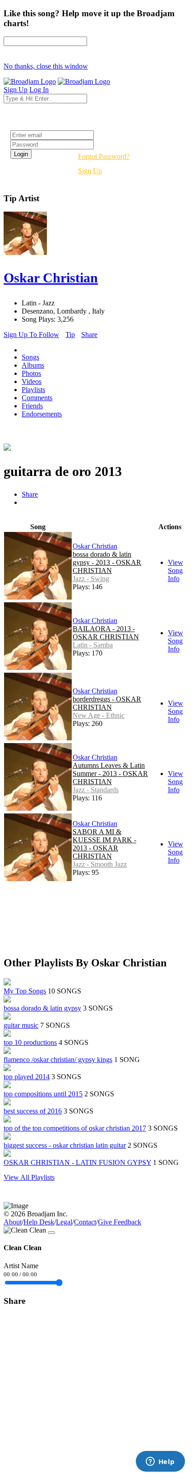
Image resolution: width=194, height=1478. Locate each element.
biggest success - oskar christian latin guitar (65, 1145)
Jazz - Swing (91, 578)
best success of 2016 (33, 1111)
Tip (70, 334)
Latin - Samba (93, 645)
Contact (85, 1222)
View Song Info (175, 570)
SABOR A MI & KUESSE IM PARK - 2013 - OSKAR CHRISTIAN (104, 844)
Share (89, 334)
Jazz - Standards (96, 790)
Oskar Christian (95, 546)
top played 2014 (27, 1077)
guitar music (21, 1025)
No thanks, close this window (46, 66)
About (13, 1222)
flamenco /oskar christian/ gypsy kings (58, 1059)
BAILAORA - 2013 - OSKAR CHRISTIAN (106, 633)
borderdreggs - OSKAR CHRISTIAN (107, 703)
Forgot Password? (103, 156)
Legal (64, 1222)
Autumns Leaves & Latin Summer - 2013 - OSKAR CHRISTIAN (110, 773)
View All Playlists (29, 1177)
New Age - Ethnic (99, 715)
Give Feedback (119, 1222)
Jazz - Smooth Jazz (100, 864)
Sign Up (90, 171)
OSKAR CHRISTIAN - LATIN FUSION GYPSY (77, 1162)
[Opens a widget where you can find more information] (160, 1462)
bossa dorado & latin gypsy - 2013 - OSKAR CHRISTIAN (107, 562)
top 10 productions (30, 1042)
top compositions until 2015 (43, 1094)
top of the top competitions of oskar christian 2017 (75, 1128)
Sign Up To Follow (31, 334)
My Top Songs (25, 991)
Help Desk (38, 1222)
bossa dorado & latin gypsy (42, 1008)
